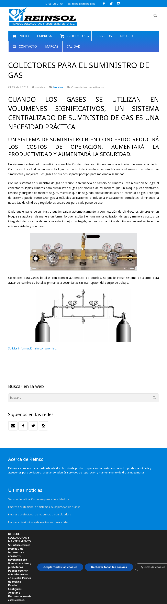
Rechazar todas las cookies (109, 567)
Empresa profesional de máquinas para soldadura (39, 514)
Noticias (58, 87)
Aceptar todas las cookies (60, 567)
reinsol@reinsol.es (83, 3)
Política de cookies (19, 580)
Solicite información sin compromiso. (32, 348)
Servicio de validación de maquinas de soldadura (38, 499)
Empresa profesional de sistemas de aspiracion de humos (44, 507)
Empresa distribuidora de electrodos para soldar (38, 522)
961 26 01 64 (55, 3)
